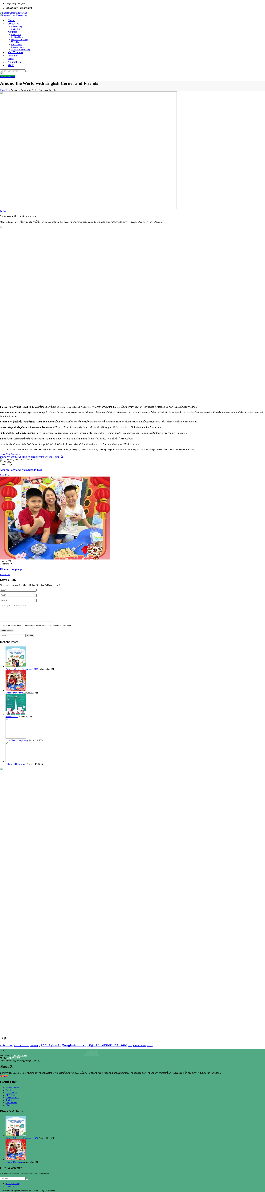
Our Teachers (11, 1102)
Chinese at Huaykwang (16, 764)
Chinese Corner (18, 47)
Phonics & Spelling (19, 39)
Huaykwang (16, 26)
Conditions (10, 1186)
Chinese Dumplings (11, 569)
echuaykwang (52, 1044)
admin (3, 454)
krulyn (130, 1046)
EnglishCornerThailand (107, 1044)
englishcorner (75, 1045)
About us (4, 1076)
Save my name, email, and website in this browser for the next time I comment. (37, 625)
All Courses (16, 34)
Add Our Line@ (7, 76)
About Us (13, 23)
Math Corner (16, 42)
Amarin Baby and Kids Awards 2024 (21, 469)
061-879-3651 (14, 1058)
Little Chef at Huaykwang (17, 740)
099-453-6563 (20, 1055)
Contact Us (14, 61)
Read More (5, 475)
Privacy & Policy (13, 1183)
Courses (12, 31)
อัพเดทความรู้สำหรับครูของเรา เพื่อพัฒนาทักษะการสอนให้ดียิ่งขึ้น (31, 457)
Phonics (9, 1090)
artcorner (6, 1045)
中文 (11, 65)
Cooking (34, 1045)
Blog (8, 90)
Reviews (9, 1100)
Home (2, 90)
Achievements (12, 716)
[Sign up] (27, 1179)
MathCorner (139, 1045)
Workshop (150, 1046)
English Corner (17, 37)
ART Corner (16, 44)
